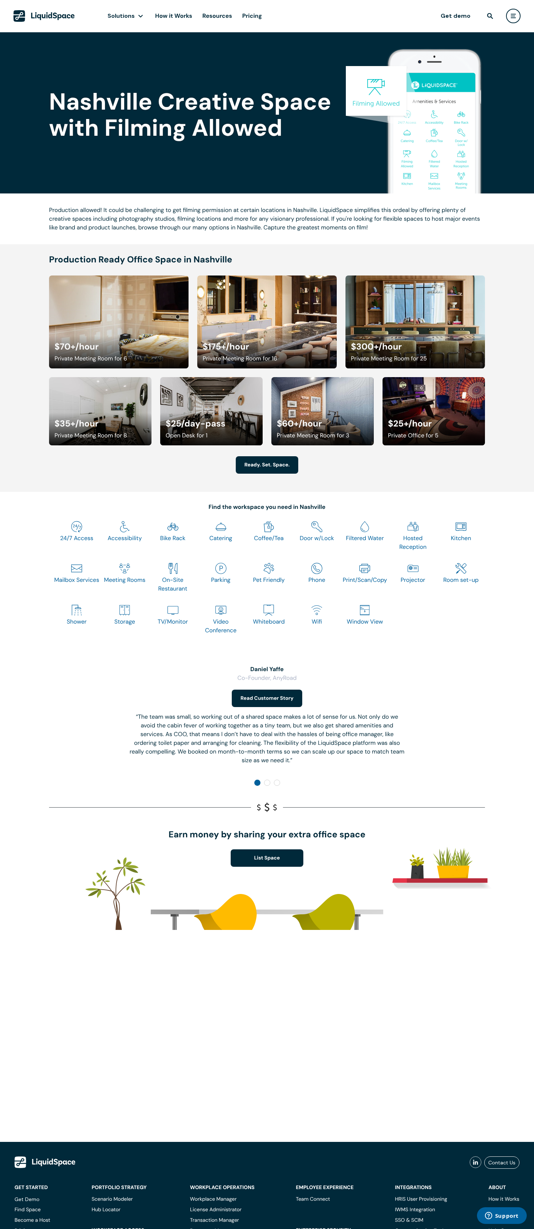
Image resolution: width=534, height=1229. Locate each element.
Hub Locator (106, 1209)
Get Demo (27, 1199)
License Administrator (216, 1209)
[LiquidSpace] (45, 1162)
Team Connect (313, 1199)
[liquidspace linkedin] (475, 1162)
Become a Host (32, 1220)
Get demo (455, 16)
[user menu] (513, 16)
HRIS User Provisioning (421, 1199)
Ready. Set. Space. (267, 465)
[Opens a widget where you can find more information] (502, 1216)
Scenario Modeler (112, 1199)
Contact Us (501, 1162)
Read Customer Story (267, 698)
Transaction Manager (214, 1220)
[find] (490, 16)
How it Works (173, 16)
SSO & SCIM (409, 1220)
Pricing (252, 16)
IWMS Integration (415, 1209)
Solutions (121, 16)
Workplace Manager (213, 1199)
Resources (217, 16)
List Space (267, 858)
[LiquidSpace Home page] (44, 16)
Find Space (28, 1209)
